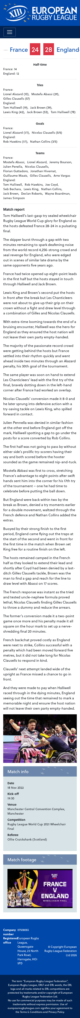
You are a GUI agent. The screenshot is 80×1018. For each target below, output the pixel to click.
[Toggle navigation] (9, 32)
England (68, 49)
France (19, 49)
